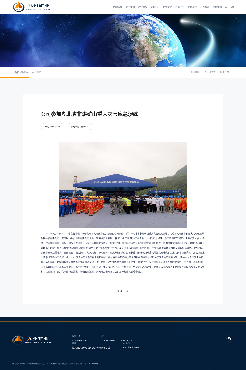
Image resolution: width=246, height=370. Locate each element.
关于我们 (130, 7)
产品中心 (179, 7)
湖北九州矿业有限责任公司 (23, 364)
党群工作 (192, 7)
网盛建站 (65, 364)
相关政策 (224, 72)
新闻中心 (155, 7)
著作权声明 (74, 364)
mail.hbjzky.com (131, 347)
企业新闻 (36, 72)
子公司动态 (210, 72)
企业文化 (167, 7)
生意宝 (59, 364)
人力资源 (204, 7)
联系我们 (217, 7)
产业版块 (142, 7)
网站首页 (117, 7)
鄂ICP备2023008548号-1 (89, 364)
